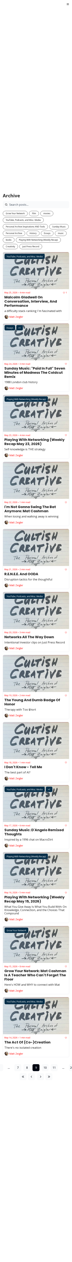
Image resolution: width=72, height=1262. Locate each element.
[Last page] (48, 1076)
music (61, 233)
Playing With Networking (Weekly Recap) (38, 239)
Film (34, 213)
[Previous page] (31, 1076)
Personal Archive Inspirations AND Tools (25, 226)
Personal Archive (14, 233)
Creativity (10, 246)
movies (46, 213)
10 (45, 1068)
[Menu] (67, 4)
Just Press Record (30, 246)
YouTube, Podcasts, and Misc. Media (23, 220)
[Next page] (40, 1076)
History (33, 233)
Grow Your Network (15, 213)
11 (54, 1068)
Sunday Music (59, 226)
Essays (47, 233)
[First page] (23, 1076)
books (9, 239)
